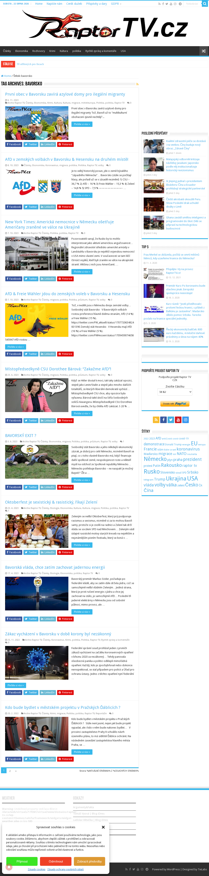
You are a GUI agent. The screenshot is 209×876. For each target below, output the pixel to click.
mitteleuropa (88, 103)
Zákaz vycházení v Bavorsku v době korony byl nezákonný (58, 633)
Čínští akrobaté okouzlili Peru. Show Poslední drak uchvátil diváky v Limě (183, 203)
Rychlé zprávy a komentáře (101, 51)
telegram (148, 479)
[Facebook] (163, 3)
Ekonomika (21, 51)
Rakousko (171, 465)
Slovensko (167, 472)
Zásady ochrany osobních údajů (65, 869)
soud (178, 472)
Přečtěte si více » (82, 124)
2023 (152, 438)
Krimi (52, 51)
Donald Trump (173, 444)
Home (38, 3)
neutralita (192, 454)
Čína (148, 490)
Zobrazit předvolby (89, 861)
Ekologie (54, 508)
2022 (146, 438)
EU (194, 443)
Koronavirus (52, 165)
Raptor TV (120, 103)
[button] (103, 827)
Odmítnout (56, 861)
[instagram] (175, 3)
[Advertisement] (175, 99)
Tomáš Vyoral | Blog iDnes (88, 813)
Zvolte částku (175, 386)
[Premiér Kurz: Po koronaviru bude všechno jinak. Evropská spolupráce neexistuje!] (154, 291)
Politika (100, 103)
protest (148, 465)
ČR (200, 485)
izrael (173, 449)
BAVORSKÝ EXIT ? (20, 435)
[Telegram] (180, 3)
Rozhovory (38, 51)
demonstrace (154, 444)
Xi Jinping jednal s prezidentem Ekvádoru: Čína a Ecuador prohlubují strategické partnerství (185, 185)
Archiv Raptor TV (16, 103)
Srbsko (192, 472)
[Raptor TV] (104, 26)
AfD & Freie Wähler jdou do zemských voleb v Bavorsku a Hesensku (67, 293)
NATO (182, 453)
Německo (155, 459)
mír (174, 454)
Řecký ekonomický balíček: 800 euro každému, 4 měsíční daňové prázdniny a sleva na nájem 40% (185, 333)
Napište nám (54, 3)
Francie (150, 449)
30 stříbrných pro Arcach (30, 64)
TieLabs (202, 869)
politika (76, 51)
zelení (181, 485)
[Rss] (159, 3)
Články (7, 51)
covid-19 (184, 438)
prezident (192, 459)
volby (101, 165)
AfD (158, 438)
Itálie (166, 449)
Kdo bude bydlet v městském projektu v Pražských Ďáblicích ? (62, 707)
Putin (156, 466)
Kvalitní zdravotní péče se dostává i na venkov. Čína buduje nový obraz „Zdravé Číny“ (186, 145)
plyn (170, 459)
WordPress (173, 869)
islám (160, 449)
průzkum (83, 299)
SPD (184, 472)
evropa (202, 444)
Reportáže (101, 713)
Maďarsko (151, 454)
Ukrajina (176, 478)
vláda (149, 485)
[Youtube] (171, 3)
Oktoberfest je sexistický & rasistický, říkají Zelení (51, 502)
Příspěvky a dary (96, 3)
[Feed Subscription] (137, 84)
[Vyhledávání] (205, 4)
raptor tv (189, 466)
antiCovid (167, 438)
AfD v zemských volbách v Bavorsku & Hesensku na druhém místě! (66, 159)
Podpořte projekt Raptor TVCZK (175, 378)
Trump (159, 479)
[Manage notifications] (9, 867)
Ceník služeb (74, 3)
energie (186, 444)
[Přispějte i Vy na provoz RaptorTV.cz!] (154, 274)
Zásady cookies (36, 869)
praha (177, 460)
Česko (191, 485)
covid (175, 438)
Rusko (152, 471)
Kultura (64, 51)
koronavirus (188, 449)
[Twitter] (167, 3)
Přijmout (22, 861)
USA (123, 51)
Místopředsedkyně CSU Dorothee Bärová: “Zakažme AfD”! (58, 368)
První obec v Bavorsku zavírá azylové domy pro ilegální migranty (65, 94)
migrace (76, 103)
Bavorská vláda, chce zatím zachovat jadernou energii (55, 567)
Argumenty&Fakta (83, 807)
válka (171, 484)
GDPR (115, 3)
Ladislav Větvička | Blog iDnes (90, 819)
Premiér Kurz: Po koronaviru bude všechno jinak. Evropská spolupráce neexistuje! (185, 289)
